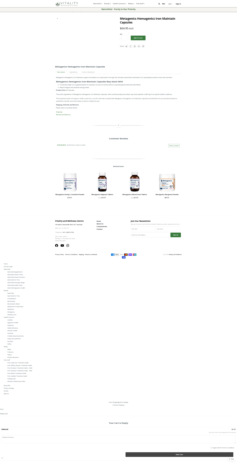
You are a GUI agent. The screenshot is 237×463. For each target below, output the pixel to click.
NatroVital (97, 4)
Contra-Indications (88, 72)
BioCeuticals (11, 301)
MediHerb (10, 309)
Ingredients (73, 72)
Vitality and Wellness (175, 254)
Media (130, 4)
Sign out (6, 393)
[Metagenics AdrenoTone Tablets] (134, 181)
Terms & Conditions (71, 254)
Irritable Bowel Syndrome (15, 336)
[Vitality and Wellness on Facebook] (57, 245)
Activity (6, 391)
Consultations (102, 226)
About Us (100, 224)
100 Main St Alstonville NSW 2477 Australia (69, 224)
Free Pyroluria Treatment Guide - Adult (19, 368)
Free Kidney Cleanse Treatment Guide (19, 365)
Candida (9, 320)
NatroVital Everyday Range (16, 282)
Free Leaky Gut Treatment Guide (18, 363)
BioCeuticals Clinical (13, 304)
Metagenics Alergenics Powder (167, 194)
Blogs (9, 349)
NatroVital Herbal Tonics (15, 274)
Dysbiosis (10, 325)
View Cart (179, 455)
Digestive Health (12, 323)
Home (99, 221)
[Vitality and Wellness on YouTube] (63, 245)
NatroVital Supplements (14, 272)
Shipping (59, 112)
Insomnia (10, 333)
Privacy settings (9, 388)
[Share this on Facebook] (130, 46)
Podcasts (10, 352)
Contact (100, 229)
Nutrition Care (11, 315)
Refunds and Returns (63, 115)
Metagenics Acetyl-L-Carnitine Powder (69, 194)
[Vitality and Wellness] (66, 4)
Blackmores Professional (15, 306)
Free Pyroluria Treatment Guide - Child (19, 371)
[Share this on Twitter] (126, 46)
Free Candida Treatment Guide (17, 376)
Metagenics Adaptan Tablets (102, 194)
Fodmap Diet (11, 379)
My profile (7, 385)
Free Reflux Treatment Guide (16, 373)
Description (61, 72)
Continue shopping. (118, 405)
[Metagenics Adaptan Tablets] (102, 181)
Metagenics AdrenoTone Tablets (134, 194)
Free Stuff (139, 4)
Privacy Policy (59, 254)
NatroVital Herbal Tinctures (16, 277)
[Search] (159, 4)
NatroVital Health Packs (14, 285)
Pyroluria (10, 341)
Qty (121, 34)
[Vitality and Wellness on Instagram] (67, 245)
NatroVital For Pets (13, 280)
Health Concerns (119, 4)
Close (2, 409)
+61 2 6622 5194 (68, 232)
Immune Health (12, 330)
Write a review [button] (174, 145)
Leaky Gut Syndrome (14, 339)
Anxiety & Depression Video (16, 381)
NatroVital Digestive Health (16, 288)
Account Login (8, 266)
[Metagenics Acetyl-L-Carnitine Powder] (70, 181)
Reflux (9, 344)
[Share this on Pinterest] (134, 46)
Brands (107, 4)
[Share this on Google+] (138, 46)
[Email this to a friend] (143, 46)
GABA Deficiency (12, 328)
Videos (9, 355)
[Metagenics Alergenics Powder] (167, 181)
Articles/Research (13, 357)
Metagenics (11, 312)
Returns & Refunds (91, 254)
